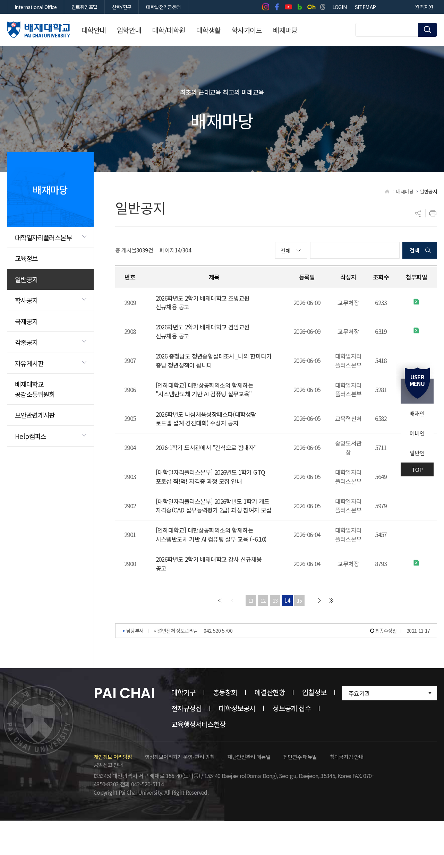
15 (299, 600)
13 (275, 600)
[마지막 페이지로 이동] (331, 600)
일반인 (417, 453)
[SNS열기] (418, 213)
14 (287, 600)
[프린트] (433, 213)
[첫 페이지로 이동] (219, 600)
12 (263, 600)
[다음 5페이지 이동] (319, 600)
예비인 (417, 433)
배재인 (417, 413)
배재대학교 (38, 29)
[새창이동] (266, 7)
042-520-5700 (218, 630)
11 (251, 600)
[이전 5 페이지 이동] (232, 600)
